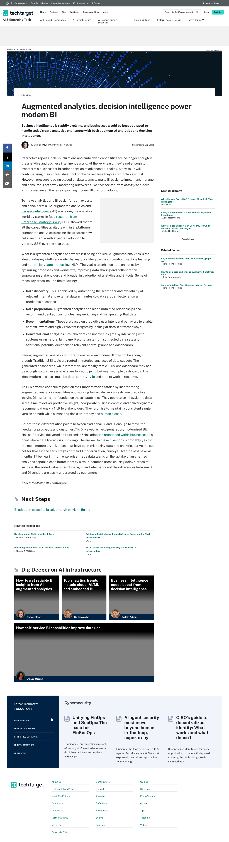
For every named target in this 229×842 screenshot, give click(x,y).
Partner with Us (60, 817)
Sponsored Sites (91, 12)
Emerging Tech (142, 20)
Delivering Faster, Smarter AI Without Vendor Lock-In (41, 547)
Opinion (26, 95)
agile (91, 377)
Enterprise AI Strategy (169, 20)
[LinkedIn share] (7, 165)
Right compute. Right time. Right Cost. (34, 534)
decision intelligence (36, 211)
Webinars (74, 12)
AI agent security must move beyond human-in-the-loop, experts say (141, 727)
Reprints (100, 789)
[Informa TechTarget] (7, 3)
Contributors (103, 782)
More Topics (195, 20)
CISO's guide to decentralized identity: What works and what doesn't (192, 727)
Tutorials (145, 817)
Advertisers (58, 810)
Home (10, 49)
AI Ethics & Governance (53, 20)
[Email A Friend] (7, 183)
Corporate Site (59, 832)
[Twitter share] (7, 157)
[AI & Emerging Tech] (18, 8)
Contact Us (58, 803)
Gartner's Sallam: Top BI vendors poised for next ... (188, 285)
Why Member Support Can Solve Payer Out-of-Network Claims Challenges (186, 227)
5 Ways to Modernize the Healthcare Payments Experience (186, 213)
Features (54, 12)
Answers (100, 796)
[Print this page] (7, 174)
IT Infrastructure (80, 3)
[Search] (197, 12)
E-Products (102, 810)
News (43, 12)
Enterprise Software (60, 3)
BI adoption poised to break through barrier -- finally (52, 510)
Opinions (145, 789)
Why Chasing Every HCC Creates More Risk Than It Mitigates (187, 200)
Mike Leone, (39, 145)
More (105, 12)
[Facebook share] (7, 148)
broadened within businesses (125, 435)
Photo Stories (147, 796)
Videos (144, 825)
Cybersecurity (20, 3)
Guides (144, 782)
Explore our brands (212, 3)
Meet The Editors (61, 796)
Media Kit (57, 825)
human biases (111, 414)
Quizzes (144, 803)
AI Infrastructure (82, 20)
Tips (64, 12)
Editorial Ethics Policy (63, 789)
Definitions (102, 803)
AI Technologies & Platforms (108, 21)
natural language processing (49, 265)
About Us (57, 782)
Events (99, 817)
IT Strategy (96, 3)
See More (188, 239)
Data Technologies (39, 3)
